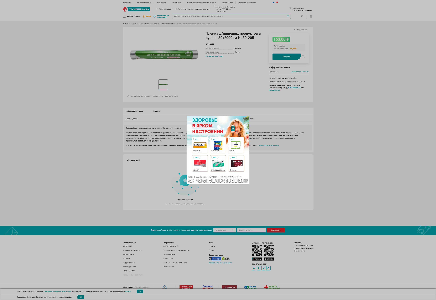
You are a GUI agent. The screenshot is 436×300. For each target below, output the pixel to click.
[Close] (246, 118)
